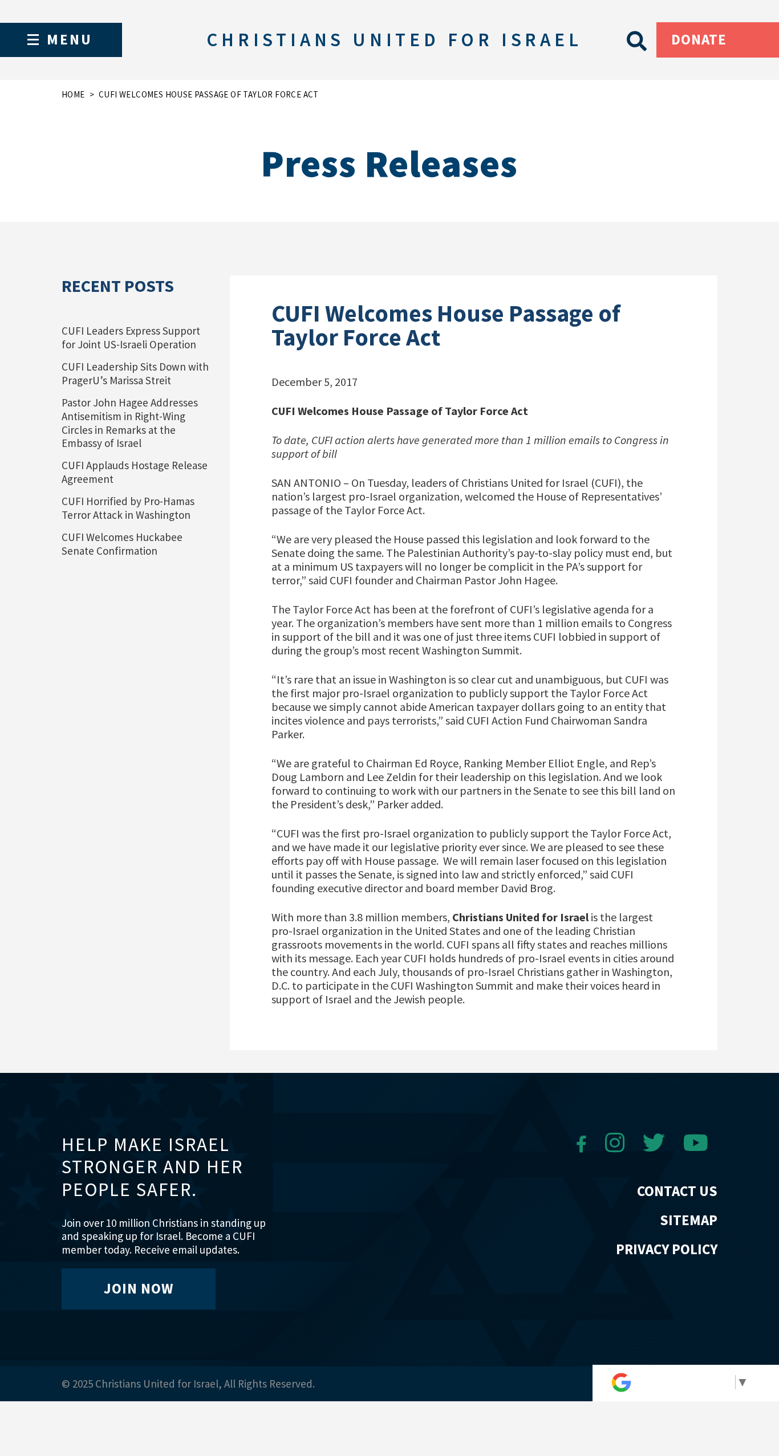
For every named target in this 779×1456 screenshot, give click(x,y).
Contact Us (677, 1191)
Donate (699, 39)
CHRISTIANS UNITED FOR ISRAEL (394, 39)
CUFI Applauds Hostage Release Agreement (135, 472)
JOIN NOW (138, 1288)
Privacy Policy (666, 1249)
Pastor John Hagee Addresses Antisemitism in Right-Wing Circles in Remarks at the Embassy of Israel (130, 423)
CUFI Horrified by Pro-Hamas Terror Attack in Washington (128, 508)
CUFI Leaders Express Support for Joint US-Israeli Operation (131, 337)
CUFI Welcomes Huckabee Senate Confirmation (122, 544)
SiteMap (688, 1220)
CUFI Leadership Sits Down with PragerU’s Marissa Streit (135, 373)
